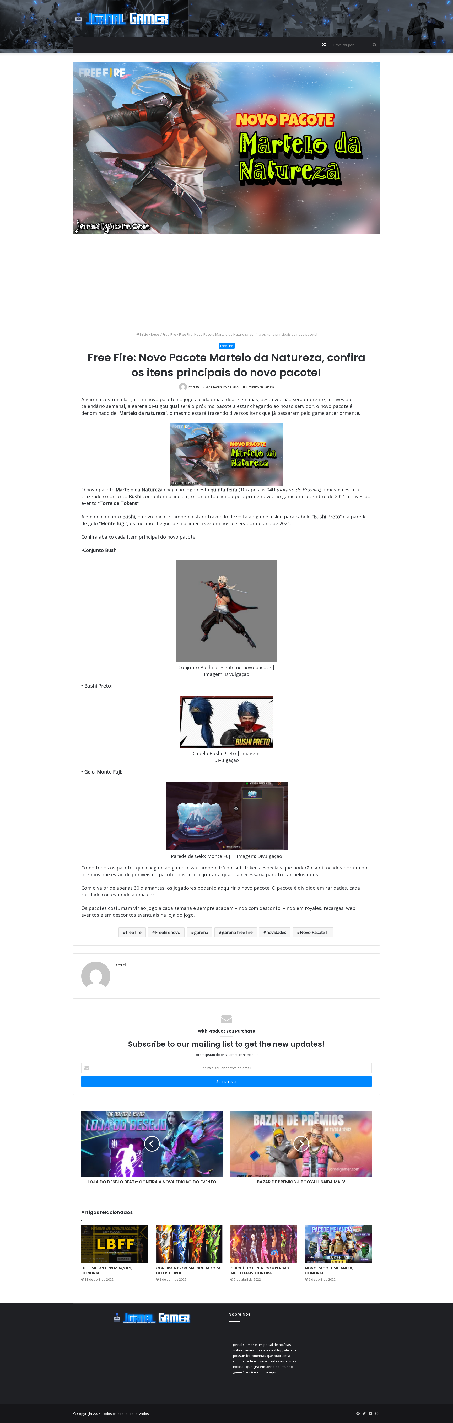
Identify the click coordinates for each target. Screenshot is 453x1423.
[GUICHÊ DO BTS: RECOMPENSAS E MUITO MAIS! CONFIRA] (263, 1244)
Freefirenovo (167, 932)
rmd (121, 965)
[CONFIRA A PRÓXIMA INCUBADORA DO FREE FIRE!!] (189, 1244)
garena (201, 932)
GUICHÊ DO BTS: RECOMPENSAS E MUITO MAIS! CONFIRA (261, 1270)
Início (143, 334)
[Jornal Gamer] (121, 18)
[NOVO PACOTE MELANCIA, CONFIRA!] (338, 1244)
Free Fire (169, 334)
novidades (276, 932)
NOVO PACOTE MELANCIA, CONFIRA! (329, 1270)
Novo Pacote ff (314, 932)
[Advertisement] (279, 17)
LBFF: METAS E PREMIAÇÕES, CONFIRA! (106, 1270)
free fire (134, 932)
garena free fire (237, 932)
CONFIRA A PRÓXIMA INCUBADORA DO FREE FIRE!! (188, 1270)
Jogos (155, 334)
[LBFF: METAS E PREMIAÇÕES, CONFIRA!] (114, 1244)
